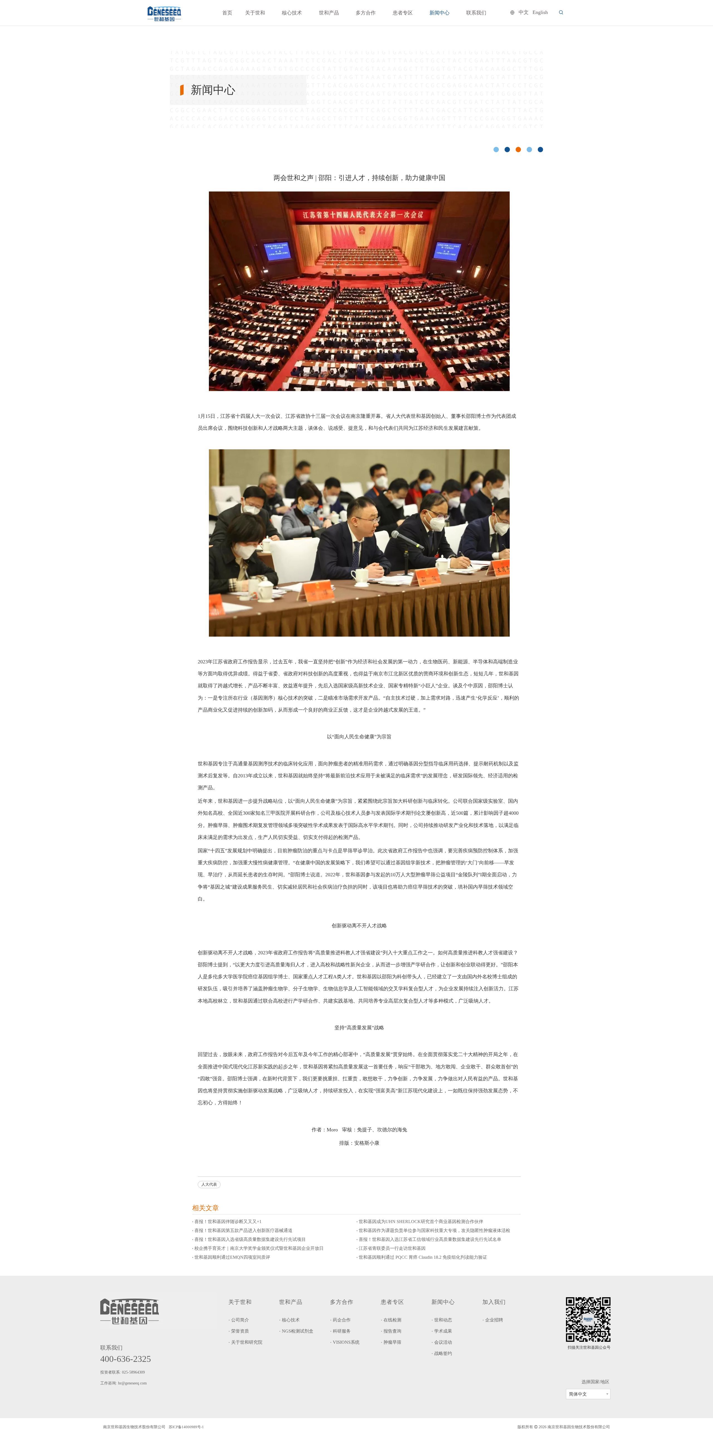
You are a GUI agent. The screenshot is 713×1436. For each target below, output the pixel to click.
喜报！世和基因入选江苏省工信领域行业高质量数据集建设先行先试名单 (430, 1239)
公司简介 (240, 1320)
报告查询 (392, 1331)
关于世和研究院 (246, 1342)
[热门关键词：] (561, 12)
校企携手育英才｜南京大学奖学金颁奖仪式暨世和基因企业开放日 (259, 1248)
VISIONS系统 (346, 1342)
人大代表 (209, 1184)
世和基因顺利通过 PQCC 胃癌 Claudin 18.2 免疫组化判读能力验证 (423, 1257)
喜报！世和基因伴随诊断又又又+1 (228, 1221)
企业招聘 (494, 1320)
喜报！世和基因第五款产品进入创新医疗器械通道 (243, 1230)
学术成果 (443, 1331)
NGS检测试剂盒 (297, 1331)
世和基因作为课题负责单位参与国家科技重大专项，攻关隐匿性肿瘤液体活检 (434, 1230)
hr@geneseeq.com (133, 1383)
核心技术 (291, 1320)
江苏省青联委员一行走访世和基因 (392, 1248)
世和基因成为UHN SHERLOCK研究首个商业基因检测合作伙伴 (421, 1221)
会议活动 (443, 1342)
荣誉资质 (240, 1331)
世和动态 (443, 1320)
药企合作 (342, 1320)
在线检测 (392, 1320)
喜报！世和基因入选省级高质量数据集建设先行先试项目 (250, 1239)
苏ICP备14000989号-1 (186, 1427)
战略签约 (443, 1353)
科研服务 (342, 1331)
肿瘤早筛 (392, 1342)
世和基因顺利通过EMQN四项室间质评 (232, 1257)
